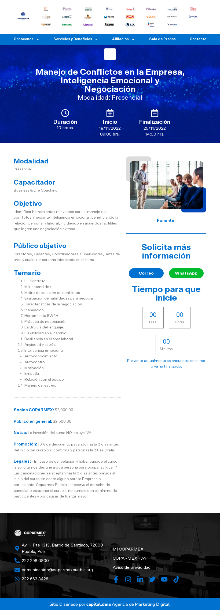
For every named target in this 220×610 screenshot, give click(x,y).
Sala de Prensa (162, 39)
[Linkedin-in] (140, 579)
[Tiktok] (176, 579)
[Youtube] (164, 579)
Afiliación (120, 39)
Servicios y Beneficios (72, 39)
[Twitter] (152, 579)
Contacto (198, 39)
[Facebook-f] (116, 579)
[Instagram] (128, 579)
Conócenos (23, 39)
